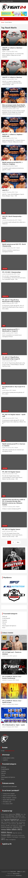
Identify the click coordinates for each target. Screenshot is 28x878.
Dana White (18, 816)
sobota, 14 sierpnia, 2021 (8, 303)
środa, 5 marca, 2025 (7, 656)
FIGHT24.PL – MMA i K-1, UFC (17, 871)
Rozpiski (5, 186)
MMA (4, 101)
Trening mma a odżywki (8, 793)
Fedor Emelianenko (22, 817)
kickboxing (16, 827)
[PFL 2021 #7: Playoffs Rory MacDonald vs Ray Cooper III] (14, 290)
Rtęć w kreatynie (7, 797)
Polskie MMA (6, 835)
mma (3, 829)
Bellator (18, 814)
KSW (20, 827)
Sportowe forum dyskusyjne (10, 786)
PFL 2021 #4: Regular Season (11, 529)
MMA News (6, 832)
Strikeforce (9, 837)
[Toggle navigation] (3, 18)
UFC (3, 839)
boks (22, 814)
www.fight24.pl (12, 839)
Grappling (4, 620)
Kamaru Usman (22, 825)
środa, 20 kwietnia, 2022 (8, 138)
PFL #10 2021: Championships (11, 272)
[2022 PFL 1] (14, 180)
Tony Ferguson (15, 837)
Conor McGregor (10, 816)
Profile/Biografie (6, 618)
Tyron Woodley (22, 837)
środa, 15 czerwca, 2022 (8, 79)
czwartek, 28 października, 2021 (9, 220)
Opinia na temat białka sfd (9, 795)
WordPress (19, 875)
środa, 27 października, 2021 (9, 248)
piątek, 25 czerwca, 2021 (8, 447)
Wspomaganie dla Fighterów (9, 625)
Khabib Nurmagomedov (6, 827)
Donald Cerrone (8, 817)
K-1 (17, 825)
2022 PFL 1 (5, 190)
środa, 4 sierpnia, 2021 (7, 360)
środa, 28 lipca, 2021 (7, 390)
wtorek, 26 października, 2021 (9, 274)
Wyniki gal (5, 130)
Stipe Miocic (3, 837)
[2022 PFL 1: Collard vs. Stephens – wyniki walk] (14, 125)
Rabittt (16, 166)
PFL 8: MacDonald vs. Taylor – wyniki (13, 725)
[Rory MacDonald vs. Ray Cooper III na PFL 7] (14, 377)
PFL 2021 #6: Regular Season (11, 472)
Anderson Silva (12, 814)
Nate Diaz (20, 832)
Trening (4, 624)
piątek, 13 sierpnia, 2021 (8, 333)
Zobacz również (7, 633)
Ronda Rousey (21, 835)
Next (18, 542)
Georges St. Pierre (14, 822)
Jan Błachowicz (4, 823)
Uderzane (4, 622)
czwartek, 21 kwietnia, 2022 (8, 108)
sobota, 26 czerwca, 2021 (8, 418)
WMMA (7, 839)
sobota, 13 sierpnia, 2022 (8, 704)
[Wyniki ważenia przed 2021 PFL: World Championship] (14, 234)
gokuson (15, 656)
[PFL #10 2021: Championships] (14, 262)
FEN (2, 820)
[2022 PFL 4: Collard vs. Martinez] (14, 67)
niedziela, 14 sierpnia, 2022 (8, 680)
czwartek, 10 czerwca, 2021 (8, 506)
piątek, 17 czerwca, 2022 (8, 51)
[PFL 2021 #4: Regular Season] (14, 519)
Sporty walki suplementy (9, 799)
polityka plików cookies (8, 758)
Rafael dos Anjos (14, 835)
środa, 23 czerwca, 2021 (8, 473)
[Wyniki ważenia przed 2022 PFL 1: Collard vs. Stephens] (14, 152)
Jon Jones (19, 823)
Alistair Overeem (4, 814)
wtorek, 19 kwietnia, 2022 (8, 192)
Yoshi (16, 51)
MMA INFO (17, 829)
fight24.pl (14, 820)
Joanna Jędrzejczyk (12, 823)
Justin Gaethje (13, 825)
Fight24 (7, 820)
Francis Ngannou (7, 822)
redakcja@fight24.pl (9, 750)
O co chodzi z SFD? (8, 803)
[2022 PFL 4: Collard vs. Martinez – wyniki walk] (14, 38)
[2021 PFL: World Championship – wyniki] (14, 206)
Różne (3, 627)
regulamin (5, 760)
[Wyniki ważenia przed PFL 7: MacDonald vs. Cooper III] (14, 319)
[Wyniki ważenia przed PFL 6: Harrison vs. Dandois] (14, 434)
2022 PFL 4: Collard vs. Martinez (12, 77)
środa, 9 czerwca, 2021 (7, 531)
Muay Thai (15, 832)
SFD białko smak (7, 801)
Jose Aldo (7, 825)
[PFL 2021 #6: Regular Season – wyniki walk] (14, 405)
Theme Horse (16, 873)
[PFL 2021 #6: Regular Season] (14, 462)
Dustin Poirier (15, 817)
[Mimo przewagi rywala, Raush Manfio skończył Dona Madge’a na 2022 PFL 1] (14, 95)
